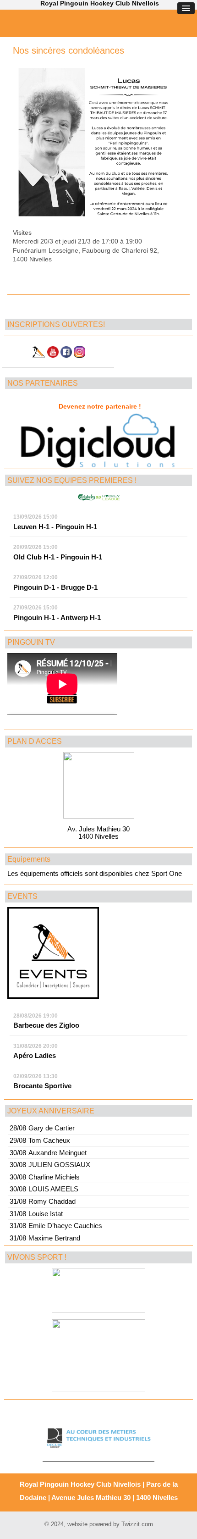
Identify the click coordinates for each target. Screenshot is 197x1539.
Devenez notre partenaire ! (100, 406)
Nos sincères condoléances (68, 50)
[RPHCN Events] (53, 996)
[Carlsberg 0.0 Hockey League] (99, 495)
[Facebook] (66, 355)
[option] (98, 440)
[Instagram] (79, 355)
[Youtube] (53, 355)
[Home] (38, 355)
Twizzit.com (137, 1524)
